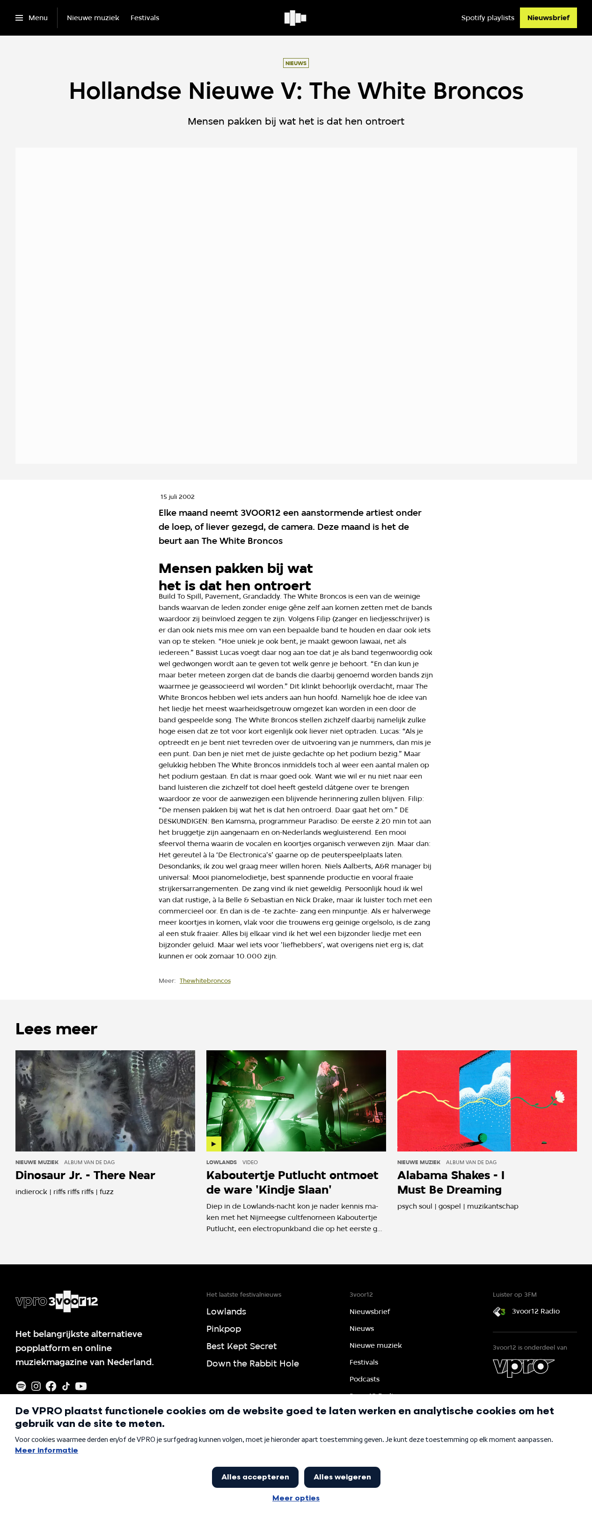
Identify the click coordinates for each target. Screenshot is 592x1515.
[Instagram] (36, 1386)
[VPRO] (524, 1368)
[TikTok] (66, 1386)
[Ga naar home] (296, 17)
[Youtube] (81, 1386)
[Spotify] (21, 1386)
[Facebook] (51, 1386)
